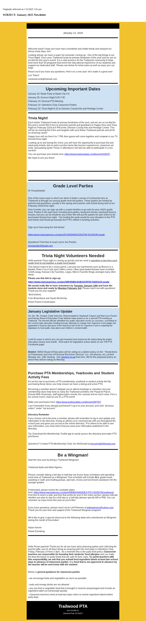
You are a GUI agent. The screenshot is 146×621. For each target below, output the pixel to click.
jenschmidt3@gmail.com (102, 444)
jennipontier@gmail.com (40, 246)
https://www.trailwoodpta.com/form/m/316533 (87, 154)
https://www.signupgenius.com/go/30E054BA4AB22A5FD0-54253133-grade (68, 282)
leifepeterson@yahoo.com (100, 507)
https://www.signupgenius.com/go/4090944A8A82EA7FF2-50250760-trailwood (74, 492)
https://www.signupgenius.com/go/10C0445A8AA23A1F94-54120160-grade (66, 234)
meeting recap (68, 357)
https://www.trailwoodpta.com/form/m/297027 (78, 402)
